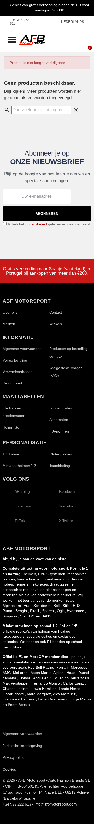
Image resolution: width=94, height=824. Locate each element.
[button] (12, 39)
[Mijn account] (80, 35)
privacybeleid (36, 224)
